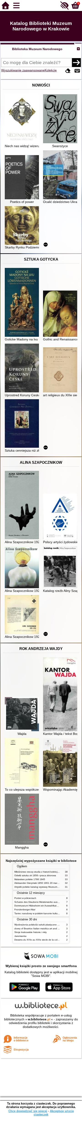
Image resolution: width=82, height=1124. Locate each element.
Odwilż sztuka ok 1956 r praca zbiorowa (35, 875)
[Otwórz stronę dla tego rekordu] (23, 119)
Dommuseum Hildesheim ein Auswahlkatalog (37, 905)
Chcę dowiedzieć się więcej (27, 1111)
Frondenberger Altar (24, 909)
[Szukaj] (76, 62)
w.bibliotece (39, 1019)
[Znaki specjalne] (77, 71)
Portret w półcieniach (25, 898)
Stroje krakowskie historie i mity (30, 932)
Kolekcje (51, 70)
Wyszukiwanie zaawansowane (23, 70)
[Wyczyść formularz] (68, 71)
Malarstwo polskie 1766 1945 (29, 879)
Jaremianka (20, 936)
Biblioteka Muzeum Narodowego (37, 49)
